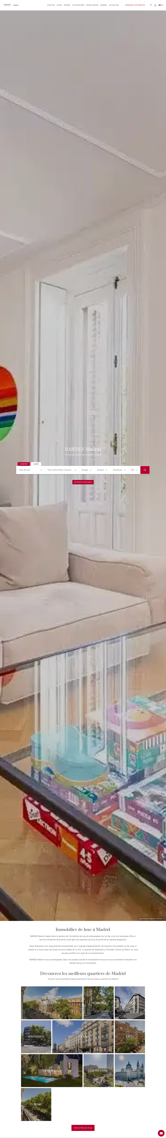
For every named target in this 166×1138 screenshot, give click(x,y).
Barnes (104, 5)
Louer (59, 5)
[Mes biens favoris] (151, 5)
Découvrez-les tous (83, 1128)
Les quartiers (78, 5)
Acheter (51, 5)
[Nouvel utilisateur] (155, 5)
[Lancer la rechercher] (145, 470)
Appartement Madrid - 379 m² (150, 919)
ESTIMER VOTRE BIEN (83, 482)
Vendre (67, 5)
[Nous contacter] (161, 1133)
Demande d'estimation (135, 5)
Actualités (114, 5)
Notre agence (92, 5)
